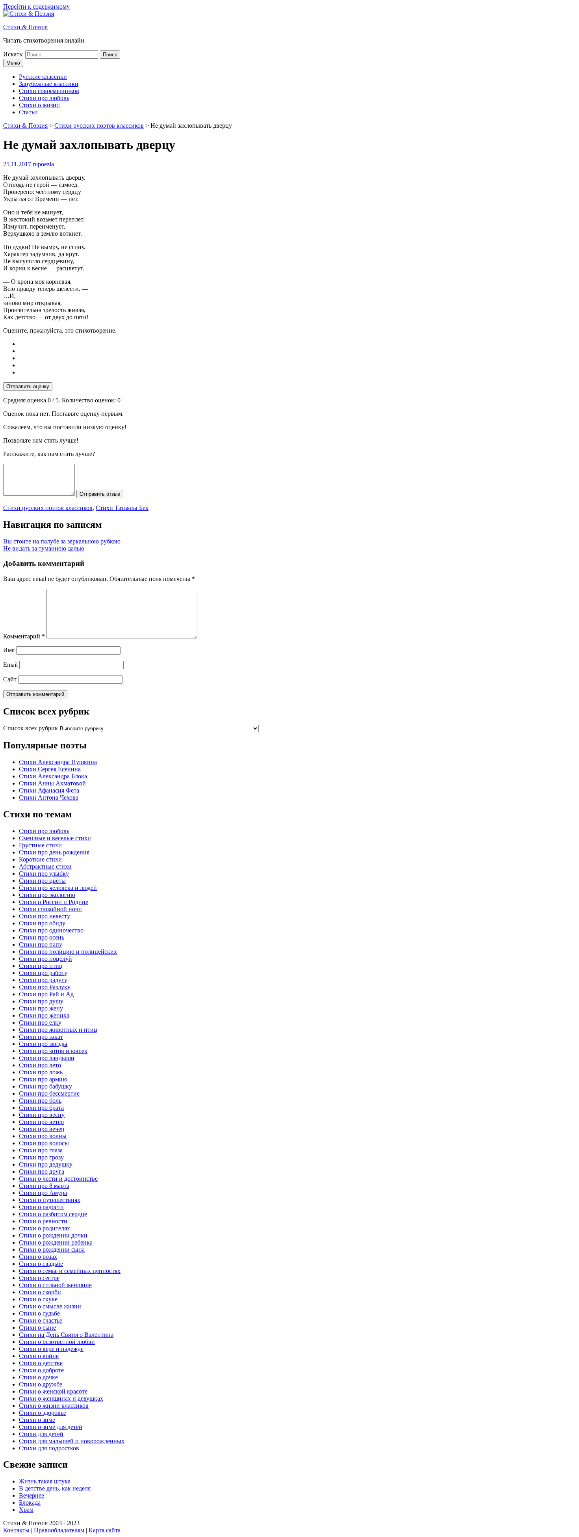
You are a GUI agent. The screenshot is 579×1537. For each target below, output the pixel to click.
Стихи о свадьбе (41, 1263)
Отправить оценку (27, 386)
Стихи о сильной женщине (55, 1285)
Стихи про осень (41, 937)
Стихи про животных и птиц (58, 1029)
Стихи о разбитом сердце (53, 1214)
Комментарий (24, 636)
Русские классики (43, 76)
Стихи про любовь (44, 98)
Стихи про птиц (41, 965)
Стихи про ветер (41, 1121)
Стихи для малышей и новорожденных (71, 1441)
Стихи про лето (40, 1065)
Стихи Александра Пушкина (58, 762)
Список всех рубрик (30, 728)
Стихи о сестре (39, 1278)
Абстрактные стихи (45, 866)
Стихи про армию (43, 1079)
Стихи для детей (41, 1434)
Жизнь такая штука (45, 1481)
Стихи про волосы (44, 1143)
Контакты (16, 1530)
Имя (9, 650)
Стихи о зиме (37, 1419)
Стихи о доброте (41, 1370)
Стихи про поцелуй (45, 958)
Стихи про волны (43, 1136)
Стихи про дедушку (45, 1164)
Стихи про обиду (42, 923)
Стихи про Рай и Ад (46, 994)
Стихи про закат (41, 1036)
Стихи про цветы (42, 880)
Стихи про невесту (44, 916)
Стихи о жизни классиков (54, 1405)
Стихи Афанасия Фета (49, 790)
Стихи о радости (41, 1207)
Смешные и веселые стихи (55, 838)
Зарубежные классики (48, 83)
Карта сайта (105, 1530)
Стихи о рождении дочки (53, 1235)
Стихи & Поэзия (25, 27)
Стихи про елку (40, 1022)
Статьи (28, 112)
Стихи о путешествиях (49, 1199)
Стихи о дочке (38, 1377)
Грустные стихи (40, 845)
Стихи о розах (38, 1256)
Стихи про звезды (43, 1043)
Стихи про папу (40, 944)
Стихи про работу (43, 972)
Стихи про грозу (41, 1157)
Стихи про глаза (41, 1150)
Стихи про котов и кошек (53, 1051)
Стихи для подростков (49, 1448)
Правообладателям (59, 1530)
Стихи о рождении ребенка (56, 1242)
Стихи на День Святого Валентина (66, 1334)
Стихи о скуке (38, 1299)
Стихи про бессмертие (49, 1093)
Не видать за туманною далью (43, 548)
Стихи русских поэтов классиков (48, 507)
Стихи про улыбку (44, 873)
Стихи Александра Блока (53, 776)
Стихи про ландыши (46, 1058)
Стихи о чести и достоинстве (58, 1178)
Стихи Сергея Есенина (50, 769)
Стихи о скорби (40, 1292)
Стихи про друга (41, 1171)
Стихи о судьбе (39, 1313)
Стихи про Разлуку (45, 987)
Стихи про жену (41, 1008)
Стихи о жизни (39, 105)
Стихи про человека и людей (58, 887)
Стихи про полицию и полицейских (68, 951)
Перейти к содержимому (36, 6)
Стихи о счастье (40, 1320)
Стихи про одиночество (51, 930)
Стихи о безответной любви (57, 1341)
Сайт (10, 679)
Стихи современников (49, 90)
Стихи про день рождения (54, 852)
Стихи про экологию (47, 894)
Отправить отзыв (100, 494)
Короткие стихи (40, 859)
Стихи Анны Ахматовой (52, 783)
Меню (13, 63)
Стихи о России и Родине (53, 902)
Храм (26, 1509)
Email (10, 664)
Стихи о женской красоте (53, 1391)
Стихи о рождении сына (52, 1249)
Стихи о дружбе (40, 1384)
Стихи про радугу (43, 980)
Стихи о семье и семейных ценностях (70, 1270)
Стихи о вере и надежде (51, 1348)
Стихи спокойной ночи (50, 909)
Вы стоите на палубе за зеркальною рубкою (62, 541)
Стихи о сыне (37, 1327)
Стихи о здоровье (42, 1412)
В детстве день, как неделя (55, 1488)
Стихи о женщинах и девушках (61, 1398)
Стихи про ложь (41, 1072)
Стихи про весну (42, 1114)
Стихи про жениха (44, 1015)
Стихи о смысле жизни (50, 1306)
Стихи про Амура (43, 1192)
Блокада (30, 1502)
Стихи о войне (39, 1356)
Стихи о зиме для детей (50, 1426)
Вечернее (31, 1495)
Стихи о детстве (41, 1363)
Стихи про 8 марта (44, 1185)
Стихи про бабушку (45, 1086)
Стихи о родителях (44, 1228)
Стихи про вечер (41, 1129)
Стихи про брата (41, 1107)
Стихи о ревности (43, 1221)
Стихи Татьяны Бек (122, 507)
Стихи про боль (40, 1100)
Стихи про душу (41, 1001)
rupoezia (43, 164)
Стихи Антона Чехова (48, 797)
